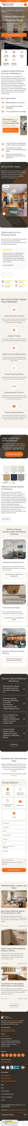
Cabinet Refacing (5, 1075)
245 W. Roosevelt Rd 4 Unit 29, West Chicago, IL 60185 (8, 1030)
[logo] (6, 4)
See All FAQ (14, 744)
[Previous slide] (2, 125)
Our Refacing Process (7, 1094)
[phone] (21, 4)
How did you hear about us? (8, 846)
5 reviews (20, 282)
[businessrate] (23, 1067)
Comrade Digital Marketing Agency (16, 1110)
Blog (2, 1085)
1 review (20, 286)
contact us (14, 775)
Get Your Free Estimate (14, 35)
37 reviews (7, 282)
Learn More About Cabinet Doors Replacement (14, 575)
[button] (10, 221)
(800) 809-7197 (17, 449)
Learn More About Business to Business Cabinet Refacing (14, 659)
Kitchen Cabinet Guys (7, 10)
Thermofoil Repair (6, 1078)
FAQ (2, 1088)
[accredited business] (15, 1067)
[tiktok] (15, 1055)
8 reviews (7, 286)
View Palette (5, 519)
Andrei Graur (5, 926)
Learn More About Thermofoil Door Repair (14, 618)
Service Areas (19, 10)
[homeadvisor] (3, 1067)
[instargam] (11, 1055)
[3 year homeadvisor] (7, 1067)
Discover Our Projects (14, 43)
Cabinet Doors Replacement (8, 1081)
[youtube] (23, 1055)
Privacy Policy (5, 1091)
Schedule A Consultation (14, 454)
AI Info (3, 1100)
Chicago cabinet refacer (13, 1020)
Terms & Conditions (6, 1097)
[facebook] (7, 1055)
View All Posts (14, 1005)
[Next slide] (25, 125)
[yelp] (3, 1055)
